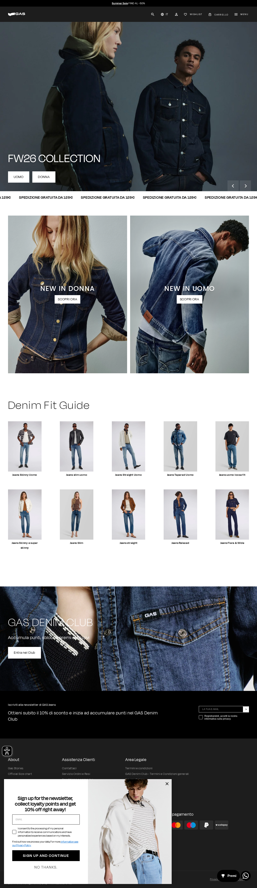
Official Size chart (20, 774)
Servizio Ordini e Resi (76, 774)
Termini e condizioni (139, 768)
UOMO (19, 177)
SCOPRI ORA (67, 299)
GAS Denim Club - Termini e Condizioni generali (157, 774)
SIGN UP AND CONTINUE (46, 855)
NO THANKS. (45, 867)
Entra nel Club (24, 652)
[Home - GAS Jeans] (16, 14)
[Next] (245, 186)
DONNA (44, 177)
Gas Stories (15, 768)
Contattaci (69, 768)
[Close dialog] (167, 784)
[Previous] (233, 186)
